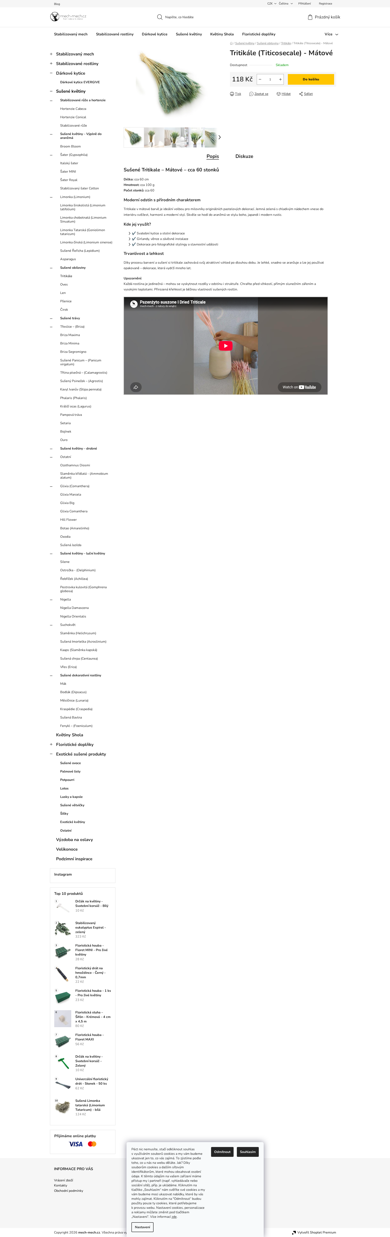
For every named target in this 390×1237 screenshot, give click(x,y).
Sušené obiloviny (73, 267)
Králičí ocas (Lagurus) (75, 406)
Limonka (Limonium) (75, 197)
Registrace (325, 4)
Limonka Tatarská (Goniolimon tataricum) (82, 232)
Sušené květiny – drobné (78, 448)
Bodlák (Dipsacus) (73, 692)
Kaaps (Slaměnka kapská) (78, 650)
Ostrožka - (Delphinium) (78, 570)
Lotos (64, 788)
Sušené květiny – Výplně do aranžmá (81, 136)
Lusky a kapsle (71, 797)
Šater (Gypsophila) (74, 155)
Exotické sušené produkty (81, 754)
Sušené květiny (71, 91)
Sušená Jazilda (70, 545)
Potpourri (67, 780)
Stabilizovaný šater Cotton (79, 188)
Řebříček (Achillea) (74, 579)
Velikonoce (67, 849)
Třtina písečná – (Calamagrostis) (83, 372)
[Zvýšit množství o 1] (280, 79)
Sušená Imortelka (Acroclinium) (83, 641)
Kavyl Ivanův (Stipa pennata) (81, 389)
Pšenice (66, 301)
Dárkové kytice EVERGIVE (80, 82)
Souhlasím (248, 1152)
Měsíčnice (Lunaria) (74, 700)
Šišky (64, 813)
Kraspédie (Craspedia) (76, 709)
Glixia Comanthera (73, 511)
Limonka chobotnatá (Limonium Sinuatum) (83, 219)
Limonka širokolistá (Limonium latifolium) (82, 207)
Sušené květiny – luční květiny (82, 553)
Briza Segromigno (73, 352)
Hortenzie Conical (73, 117)
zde (174, 1217)
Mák (63, 683)
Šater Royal (68, 180)
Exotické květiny (72, 822)
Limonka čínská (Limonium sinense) (86, 242)
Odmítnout (222, 1152)
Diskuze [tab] (244, 156)
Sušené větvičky (72, 805)
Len (63, 293)
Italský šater (69, 163)
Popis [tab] (213, 156)
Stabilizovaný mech (75, 54)
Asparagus (68, 259)
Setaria (65, 423)
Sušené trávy (70, 318)
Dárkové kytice (70, 73)
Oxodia (65, 536)
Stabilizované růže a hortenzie (83, 100)
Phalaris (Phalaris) (73, 398)
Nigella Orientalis (73, 616)
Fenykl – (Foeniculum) (76, 726)
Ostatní (65, 457)
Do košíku (311, 79)
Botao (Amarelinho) (74, 528)
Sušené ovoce (70, 763)
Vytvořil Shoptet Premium (316, 1232)
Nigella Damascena (74, 608)
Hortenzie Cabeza (73, 109)
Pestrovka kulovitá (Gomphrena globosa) (83, 589)
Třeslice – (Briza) (72, 326)
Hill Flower (68, 519)
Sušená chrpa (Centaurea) (79, 658)
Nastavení (142, 1227)
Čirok (64, 309)
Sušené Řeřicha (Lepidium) (80, 251)
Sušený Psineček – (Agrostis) (81, 381)
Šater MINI (68, 171)
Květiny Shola (69, 735)
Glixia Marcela (70, 494)
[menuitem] (71, 34)
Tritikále (66, 276)
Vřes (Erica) (68, 667)
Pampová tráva (71, 415)
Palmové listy (70, 771)
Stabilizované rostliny (77, 63)
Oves (64, 284)
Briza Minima (69, 343)
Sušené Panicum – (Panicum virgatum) (80, 362)
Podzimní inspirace (74, 859)
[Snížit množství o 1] (260, 79)
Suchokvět (68, 625)
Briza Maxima (70, 335)
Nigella (65, 599)
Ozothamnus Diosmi (75, 465)
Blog (57, 4)
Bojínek (65, 431)
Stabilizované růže (73, 125)
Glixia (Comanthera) (74, 486)
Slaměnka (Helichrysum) (78, 633)
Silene (65, 562)
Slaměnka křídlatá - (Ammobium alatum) (84, 475)
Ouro (64, 440)
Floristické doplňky (75, 744)
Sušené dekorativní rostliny (80, 675)
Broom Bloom (70, 146)
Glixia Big (67, 503)
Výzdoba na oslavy (74, 839)
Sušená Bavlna (71, 717)
